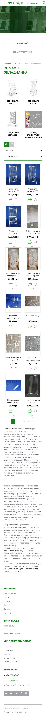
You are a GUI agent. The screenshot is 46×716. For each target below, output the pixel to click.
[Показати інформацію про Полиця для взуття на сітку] (13, 301)
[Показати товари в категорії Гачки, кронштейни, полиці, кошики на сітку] (33, 119)
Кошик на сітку (32, 316)
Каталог (17, 63)
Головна (7, 63)
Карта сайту (9, 626)
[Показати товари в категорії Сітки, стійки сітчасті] (12, 119)
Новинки (7, 630)
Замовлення (9, 650)
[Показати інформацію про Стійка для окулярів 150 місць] (13, 174)
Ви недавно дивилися (13, 633)
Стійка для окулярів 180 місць (32, 191)
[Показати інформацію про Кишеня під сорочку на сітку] (32, 343)
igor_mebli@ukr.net (11, 680)
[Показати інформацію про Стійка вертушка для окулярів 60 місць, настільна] (32, 259)
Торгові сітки (9, 429)
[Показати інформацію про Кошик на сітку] (32, 301)
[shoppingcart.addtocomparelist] (16, 199)
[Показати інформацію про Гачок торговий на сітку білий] (13, 343)
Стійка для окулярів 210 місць (13, 233)
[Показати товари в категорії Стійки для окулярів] (33, 88)
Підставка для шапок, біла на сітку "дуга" (13, 402)
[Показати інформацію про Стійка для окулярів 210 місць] (13, 216)
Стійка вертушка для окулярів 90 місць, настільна (13, 275)
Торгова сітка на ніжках (33, 401)
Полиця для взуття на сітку (13, 316)
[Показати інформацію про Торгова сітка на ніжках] (32, 385)
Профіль (7, 646)
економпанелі (10, 551)
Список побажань (11, 662)
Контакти (8, 597)
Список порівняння (12, 658)
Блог (6, 605)
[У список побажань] (13, 416)
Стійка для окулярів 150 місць (13, 191)
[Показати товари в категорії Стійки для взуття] (12, 88)
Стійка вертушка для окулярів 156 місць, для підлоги (32, 233)
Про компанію (10, 594)
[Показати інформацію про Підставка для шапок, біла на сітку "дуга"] (13, 385)
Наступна (27, 421)
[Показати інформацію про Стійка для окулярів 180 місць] (32, 174)
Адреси (7, 654)
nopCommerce (20, 712)
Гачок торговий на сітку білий (13, 359)
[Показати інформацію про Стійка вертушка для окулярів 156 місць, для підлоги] (32, 216)
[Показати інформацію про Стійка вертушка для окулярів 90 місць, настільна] (13, 259)
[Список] (11, 144)
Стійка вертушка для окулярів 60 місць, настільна (33, 275)
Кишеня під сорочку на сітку (33, 359)
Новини (7, 601)
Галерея (7, 613)
